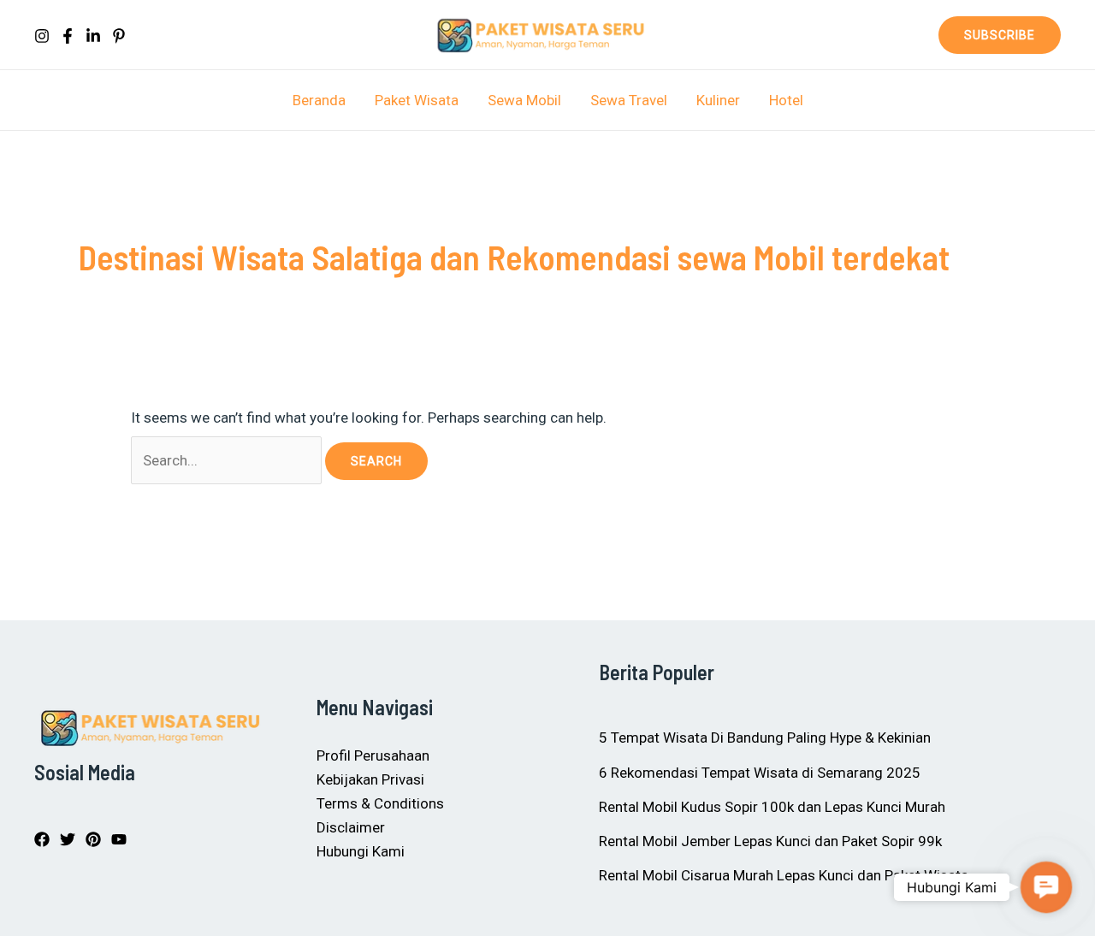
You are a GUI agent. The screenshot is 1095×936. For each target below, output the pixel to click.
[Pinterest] (119, 36)
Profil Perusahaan (373, 755)
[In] (93, 36)
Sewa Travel (628, 100)
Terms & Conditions (380, 803)
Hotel (786, 100)
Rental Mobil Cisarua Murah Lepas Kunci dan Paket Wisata (783, 875)
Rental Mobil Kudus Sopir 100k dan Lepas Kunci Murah (772, 806)
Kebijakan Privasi (370, 779)
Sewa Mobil (524, 100)
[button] (999, 35)
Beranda (319, 100)
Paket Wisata (417, 100)
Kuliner (718, 100)
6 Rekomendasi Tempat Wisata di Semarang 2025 (759, 772)
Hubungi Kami (361, 851)
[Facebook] (67, 36)
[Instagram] (42, 36)
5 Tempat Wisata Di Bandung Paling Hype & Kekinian (765, 737)
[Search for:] (228, 460)
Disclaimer (351, 827)
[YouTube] (119, 839)
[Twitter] (67, 839)
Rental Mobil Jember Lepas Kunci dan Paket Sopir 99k (770, 841)
